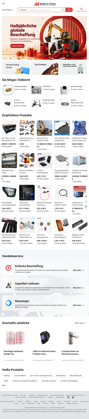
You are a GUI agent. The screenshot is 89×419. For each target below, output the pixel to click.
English (12, 401)
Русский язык (84, 401)
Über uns (23, 395)
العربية (23, 403)
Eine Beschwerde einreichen (10, 395)
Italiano (75, 401)
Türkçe (53, 403)
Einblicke (50, 397)
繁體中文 (28, 401)
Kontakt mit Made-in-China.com (75, 395)
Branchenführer (60, 397)
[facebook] (68, 397)
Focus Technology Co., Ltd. (43, 407)
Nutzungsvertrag (42, 395)
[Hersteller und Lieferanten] (44, 4)
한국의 (16, 403)
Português (67, 401)
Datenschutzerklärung (56, 395)
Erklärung (32, 395)
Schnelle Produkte (20, 397)
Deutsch (58, 401)
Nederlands (31, 403)
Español (51, 401)
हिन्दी (38, 403)
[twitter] (73, 397)
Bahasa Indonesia (72, 403)
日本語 (36, 401)
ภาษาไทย (45, 403)
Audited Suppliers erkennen (36, 397)
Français (43, 401)
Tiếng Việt (61, 403)
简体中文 (20, 401)
